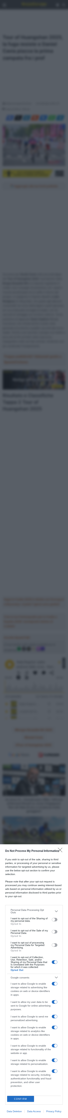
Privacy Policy (53, 1111)
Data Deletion (14, 1111)
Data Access (34, 1111)
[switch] (54, 919)
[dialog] (34, 981)
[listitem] (34, 911)
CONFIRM (20, 1099)
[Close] (61, 851)
